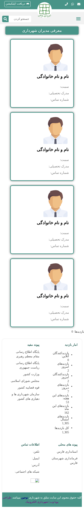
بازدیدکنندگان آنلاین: (61, 355)
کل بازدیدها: (61, 428)
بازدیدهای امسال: (63, 418)
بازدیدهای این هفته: (60, 397)
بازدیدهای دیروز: (63, 386)
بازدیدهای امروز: (63, 365)
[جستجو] (5, 19)
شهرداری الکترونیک (36, 501)
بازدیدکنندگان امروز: (61, 376)
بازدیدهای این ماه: (60, 407)
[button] (78, 18)
